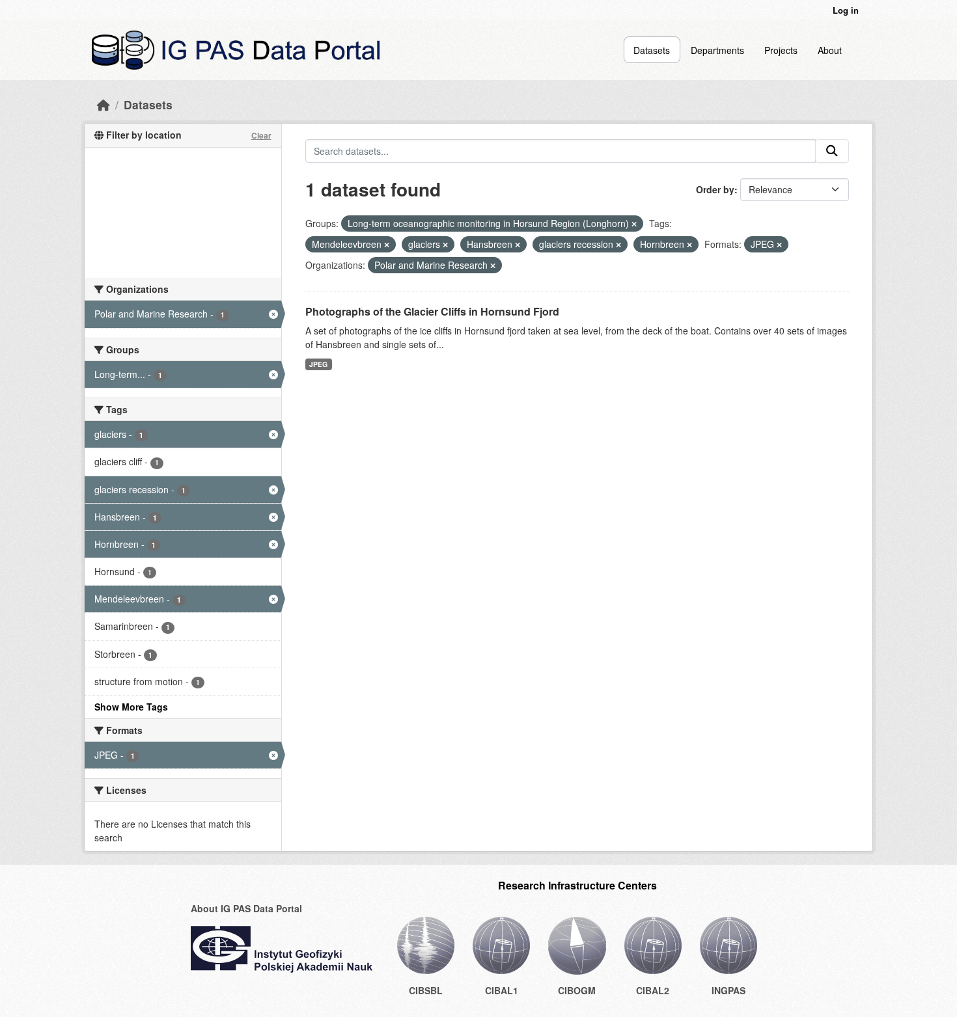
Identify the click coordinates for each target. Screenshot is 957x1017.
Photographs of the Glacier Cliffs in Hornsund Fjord (432, 311)
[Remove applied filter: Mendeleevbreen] (386, 244)
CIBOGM (577, 990)
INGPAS (728, 990)
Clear (261, 135)
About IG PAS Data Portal (246, 908)
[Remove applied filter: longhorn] (634, 224)
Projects (781, 50)
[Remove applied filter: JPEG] (779, 244)
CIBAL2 (652, 990)
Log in (846, 10)
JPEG (318, 364)
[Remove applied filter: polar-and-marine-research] (492, 265)
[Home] (103, 104)
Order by (715, 189)
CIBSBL (426, 990)
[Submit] (832, 151)
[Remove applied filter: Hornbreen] (689, 244)
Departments (717, 50)
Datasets (651, 50)
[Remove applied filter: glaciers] (445, 244)
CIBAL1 (501, 990)
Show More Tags (131, 706)
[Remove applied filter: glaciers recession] (618, 244)
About (830, 50)
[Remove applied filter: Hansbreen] (517, 244)
